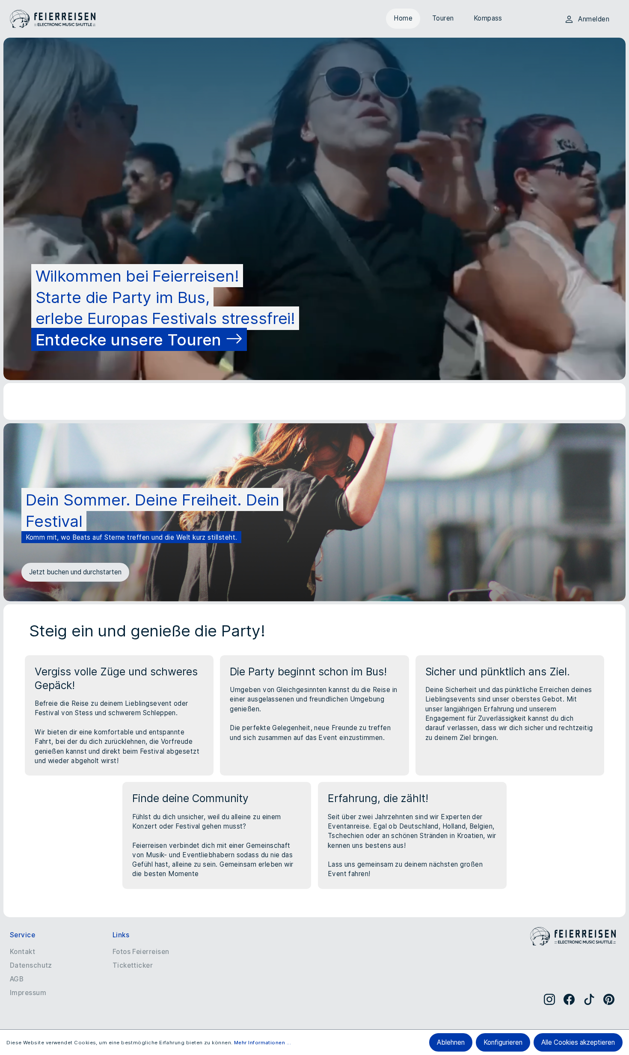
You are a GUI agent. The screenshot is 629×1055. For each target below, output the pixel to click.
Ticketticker (133, 965)
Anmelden (593, 19)
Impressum (28, 993)
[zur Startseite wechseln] (52, 19)
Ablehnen (451, 1042)
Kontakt (22, 952)
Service (22, 935)
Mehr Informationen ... (262, 1043)
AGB (17, 979)
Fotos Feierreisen (141, 952)
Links (121, 935)
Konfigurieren (503, 1042)
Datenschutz (31, 965)
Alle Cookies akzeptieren (578, 1042)
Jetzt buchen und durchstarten (75, 572)
